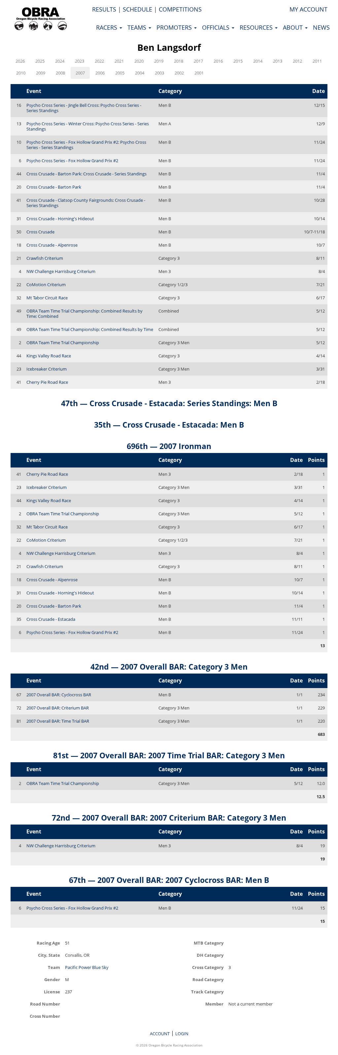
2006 (100, 73)
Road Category (207, 979)
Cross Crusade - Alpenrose (52, 245)
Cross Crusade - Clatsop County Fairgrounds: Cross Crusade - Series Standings (85, 202)
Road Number (45, 1004)
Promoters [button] (174, 27)
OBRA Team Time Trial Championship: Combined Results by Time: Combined (84, 313)
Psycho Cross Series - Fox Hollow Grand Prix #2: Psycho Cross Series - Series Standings (86, 144)
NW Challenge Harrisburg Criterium (60, 271)
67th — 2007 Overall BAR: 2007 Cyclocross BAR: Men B (169, 880)
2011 (317, 61)
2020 (139, 61)
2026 (20, 61)
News (321, 27)
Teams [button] (137, 27)
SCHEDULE (137, 9)
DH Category (210, 955)
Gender (52, 979)
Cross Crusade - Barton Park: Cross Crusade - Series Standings (86, 174)
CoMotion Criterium (46, 284)
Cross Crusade (40, 232)
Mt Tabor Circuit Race (47, 298)
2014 (257, 61)
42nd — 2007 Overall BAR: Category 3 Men (169, 666)
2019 (158, 61)
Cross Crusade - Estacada (50, 619)
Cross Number (45, 1016)
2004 (139, 73)
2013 (277, 61)
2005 (119, 73)
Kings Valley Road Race (48, 356)
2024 (59, 61)
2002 (179, 73)
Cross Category (207, 967)
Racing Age (48, 943)
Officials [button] (216, 27)
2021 (119, 61)
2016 (218, 61)
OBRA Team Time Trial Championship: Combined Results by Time (89, 329)
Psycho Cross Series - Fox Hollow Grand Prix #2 (72, 161)
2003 (159, 73)
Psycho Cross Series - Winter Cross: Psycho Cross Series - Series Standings (87, 126)
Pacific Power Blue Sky (87, 967)
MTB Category (208, 943)
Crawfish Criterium (44, 258)
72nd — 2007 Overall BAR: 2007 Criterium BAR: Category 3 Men (169, 817)
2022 (99, 61)
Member (214, 1004)
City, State (49, 955)
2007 (80, 73)
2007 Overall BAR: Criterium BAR (57, 708)
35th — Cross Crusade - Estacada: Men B (169, 424)
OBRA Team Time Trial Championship (62, 343)
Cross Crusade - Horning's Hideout (60, 219)
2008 (60, 73)
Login (181, 1033)
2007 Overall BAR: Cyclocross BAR (58, 695)
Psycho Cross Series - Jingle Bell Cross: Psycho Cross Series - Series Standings (83, 107)
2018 (178, 61)
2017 (198, 61)
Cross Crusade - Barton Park (53, 187)
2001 (199, 73)
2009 (40, 73)
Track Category (207, 991)
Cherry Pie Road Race (47, 382)
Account (160, 1033)
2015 (238, 61)
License (52, 991)
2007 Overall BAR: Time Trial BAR (57, 721)
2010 (20, 73)
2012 (297, 61)
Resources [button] (257, 27)
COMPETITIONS (180, 9)
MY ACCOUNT (308, 9)
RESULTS (104, 9)
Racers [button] (107, 27)
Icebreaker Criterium (46, 369)
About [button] (293, 27)
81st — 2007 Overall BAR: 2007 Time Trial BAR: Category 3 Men (169, 755)
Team (54, 967)
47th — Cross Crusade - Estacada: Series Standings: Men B (169, 403)
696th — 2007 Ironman (169, 446)
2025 (40, 61)
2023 (79, 61)
